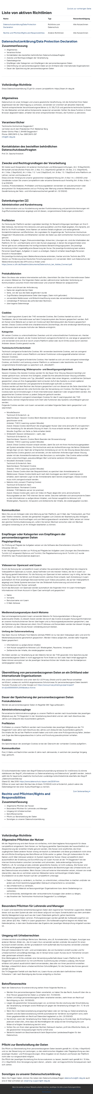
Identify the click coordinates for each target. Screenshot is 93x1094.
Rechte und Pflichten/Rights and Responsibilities (64, 1089)
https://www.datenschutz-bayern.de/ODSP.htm (39, 781)
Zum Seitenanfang (81, 791)
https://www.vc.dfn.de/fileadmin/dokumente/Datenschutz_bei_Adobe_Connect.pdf (37, 264)
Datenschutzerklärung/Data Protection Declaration (29, 1089)
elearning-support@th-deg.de (37, 1081)
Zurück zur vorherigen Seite (79, 9)
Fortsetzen (46, 1092)
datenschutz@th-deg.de (75, 1078)
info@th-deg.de (8, 137)
